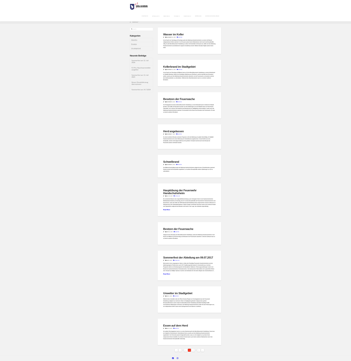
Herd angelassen (173, 131)
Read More (166, 209)
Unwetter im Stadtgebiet (177, 293)
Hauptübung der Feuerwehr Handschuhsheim (180, 192)
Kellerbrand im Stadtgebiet (179, 66)
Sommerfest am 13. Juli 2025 (140, 76)
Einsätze (180, 37)
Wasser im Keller (173, 34)
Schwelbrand (171, 161)
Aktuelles (177, 195)
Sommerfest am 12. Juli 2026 (140, 61)
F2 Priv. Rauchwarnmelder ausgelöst (141, 69)
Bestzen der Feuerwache (178, 228)
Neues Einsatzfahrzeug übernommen (140, 83)
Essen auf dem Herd (175, 325)
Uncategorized (136, 48)
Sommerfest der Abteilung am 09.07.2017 (188, 257)
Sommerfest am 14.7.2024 (141, 89)
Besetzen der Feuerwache (179, 99)
